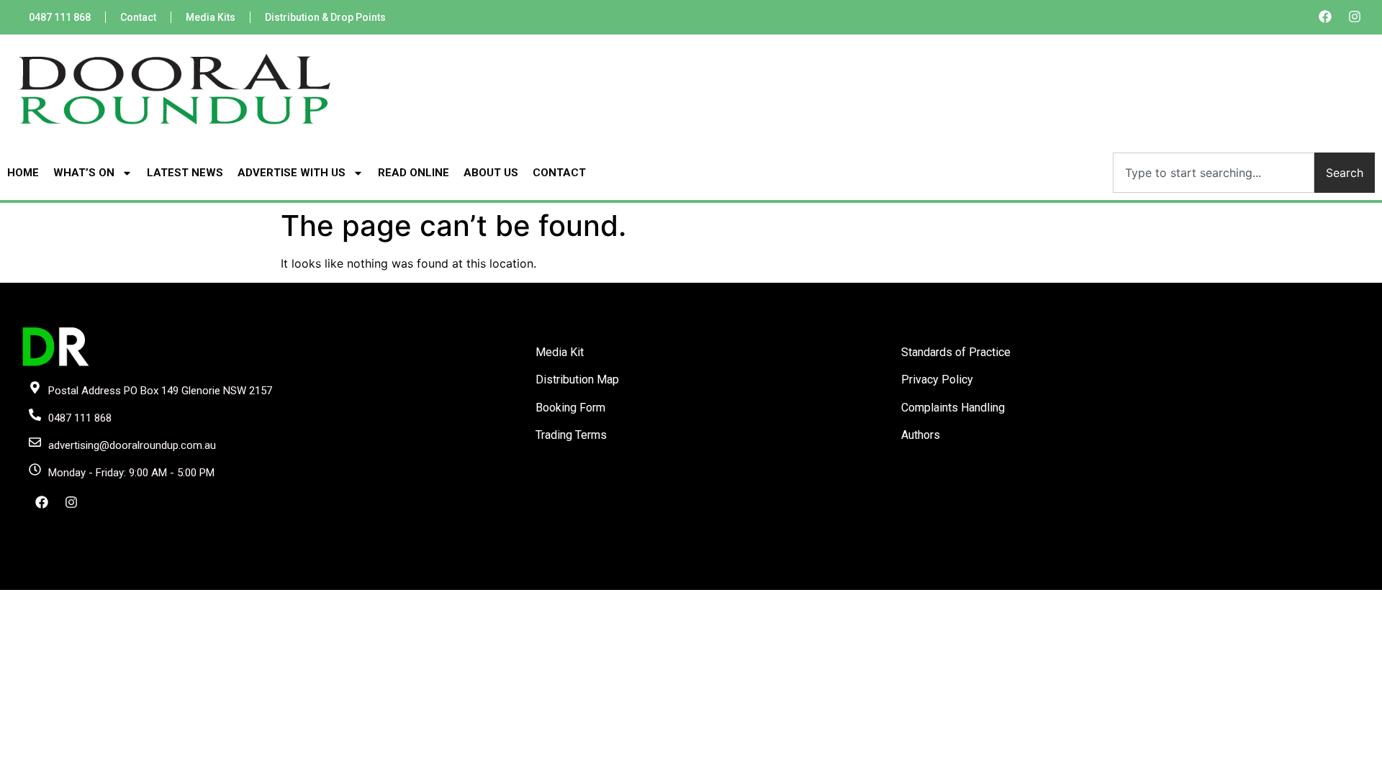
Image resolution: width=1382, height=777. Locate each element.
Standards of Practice (956, 352)
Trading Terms (571, 435)
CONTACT (559, 172)
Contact (138, 17)
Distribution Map (577, 379)
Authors (920, 435)
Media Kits (210, 17)
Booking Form (570, 407)
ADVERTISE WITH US (292, 172)
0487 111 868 (60, 17)
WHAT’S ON (83, 172)
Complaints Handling (953, 407)
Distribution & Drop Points (325, 17)
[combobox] (1213, 173)
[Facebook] (1325, 16)
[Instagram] (1355, 16)
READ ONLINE (413, 172)
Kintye (863, 577)
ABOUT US (491, 172)
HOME (23, 172)
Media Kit (560, 352)
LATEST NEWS (185, 172)
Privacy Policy (937, 379)
